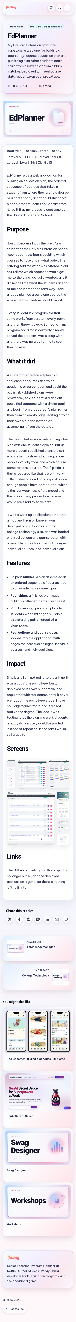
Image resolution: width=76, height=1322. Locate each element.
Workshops (14, 1224)
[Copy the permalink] (66, 919)
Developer (16, 26)
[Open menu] (67, 8)
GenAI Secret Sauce (20, 1116)
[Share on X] (9, 919)
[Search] (51, 8)
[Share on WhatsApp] (38, 919)
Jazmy (9, 1300)
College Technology (35, 975)
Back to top (17, 1309)
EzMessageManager (41, 947)
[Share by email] (56, 919)
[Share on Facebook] (19, 919)
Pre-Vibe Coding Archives (46, 26)
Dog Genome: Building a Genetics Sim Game (36, 1059)
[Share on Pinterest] (28, 919)
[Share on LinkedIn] (47, 919)
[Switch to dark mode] (59, 8)
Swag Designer (17, 1170)
